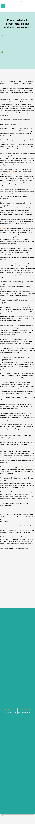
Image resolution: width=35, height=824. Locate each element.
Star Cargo (24, 467)
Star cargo (3, 228)
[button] (3, 6)
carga (13, 171)
